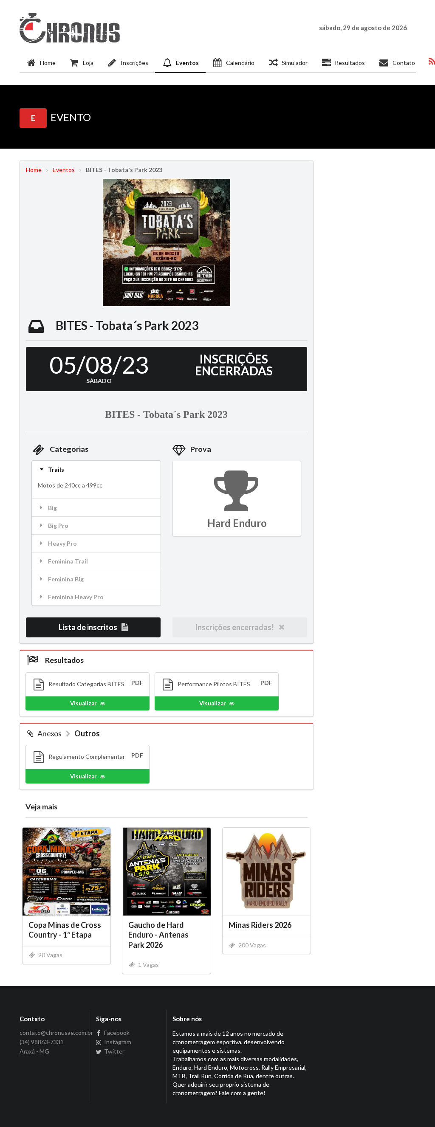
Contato (404, 62)
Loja (88, 62)
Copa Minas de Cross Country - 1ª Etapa (64, 929)
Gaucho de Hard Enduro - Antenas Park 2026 (158, 934)
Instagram (117, 1041)
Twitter (113, 1051)
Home (48, 62)
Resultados (350, 62)
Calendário (240, 62)
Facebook (116, 1032)
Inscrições (134, 62)
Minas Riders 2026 (260, 925)
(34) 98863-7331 (42, 1041)
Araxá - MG (34, 1051)
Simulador (295, 62)
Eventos (187, 62)
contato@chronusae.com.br (52, 1032)
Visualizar (83, 703)
